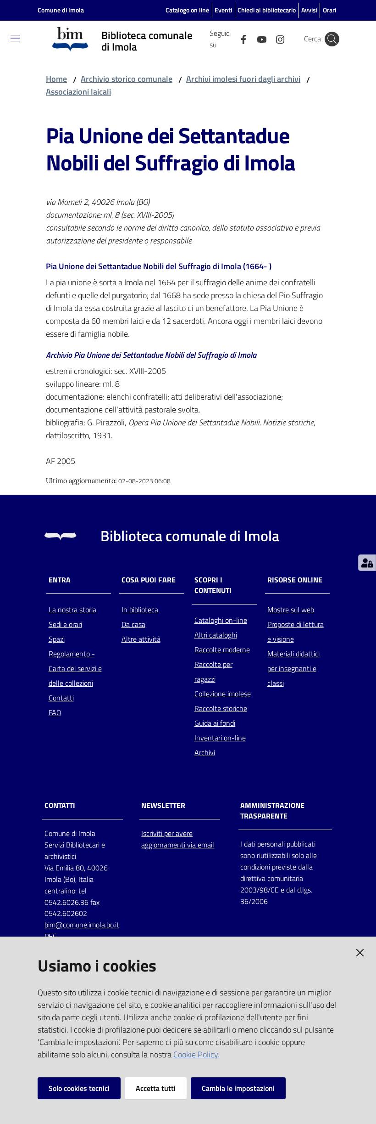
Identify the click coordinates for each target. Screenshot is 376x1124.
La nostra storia (72, 609)
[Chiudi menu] (343, 18)
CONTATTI (59, 805)
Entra (60, 580)
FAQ (55, 712)
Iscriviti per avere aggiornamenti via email (177, 839)
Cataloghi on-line (220, 620)
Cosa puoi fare (149, 580)
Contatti (61, 697)
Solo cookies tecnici (79, 1088)
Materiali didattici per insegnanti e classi (293, 668)
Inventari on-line (220, 737)
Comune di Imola (61, 10)
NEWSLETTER (163, 805)
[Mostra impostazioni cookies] (367, 562)
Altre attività (141, 638)
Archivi (204, 752)
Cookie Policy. (196, 1054)
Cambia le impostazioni (238, 1088)
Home (56, 79)
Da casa (133, 624)
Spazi (57, 638)
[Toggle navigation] (15, 38)
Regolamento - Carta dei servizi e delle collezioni (75, 668)
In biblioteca (140, 609)
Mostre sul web (290, 609)
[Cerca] (332, 39)
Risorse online (294, 580)
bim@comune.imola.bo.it (81, 924)
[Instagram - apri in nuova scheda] (276, 38)
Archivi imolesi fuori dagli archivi (243, 79)
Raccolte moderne (222, 649)
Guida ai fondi (214, 723)
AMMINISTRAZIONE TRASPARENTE (272, 810)
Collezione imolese (222, 693)
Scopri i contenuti (213, 585)
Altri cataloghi (215, 634)
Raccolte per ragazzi (213, 671)
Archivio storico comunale (126, 79)
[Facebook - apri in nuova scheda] (240, 38)
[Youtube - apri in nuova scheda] (258, 38)
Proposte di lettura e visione (295, 631)
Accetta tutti (156, 1088)
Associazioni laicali (78, 91)
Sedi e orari (65, 624)
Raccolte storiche (220, 708)
